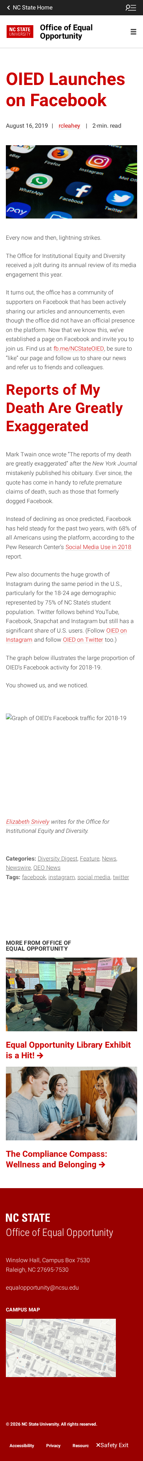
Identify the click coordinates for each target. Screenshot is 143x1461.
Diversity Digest (57, 858)
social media (93, 877)
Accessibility (22, 1445)
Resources (83, 1445)
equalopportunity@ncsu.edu (42, 1287)
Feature (89, 858)
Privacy (53, 1445)
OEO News (46, 867)
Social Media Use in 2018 (98, 547)
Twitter (121, 877)
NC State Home (32, 7)
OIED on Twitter (83, 639)
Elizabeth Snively (27, 821)
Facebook (34, 877)
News (109, 858)
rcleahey (69, 125)
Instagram (61, 877)
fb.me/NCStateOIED (79, 348)
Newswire (18, 867)
